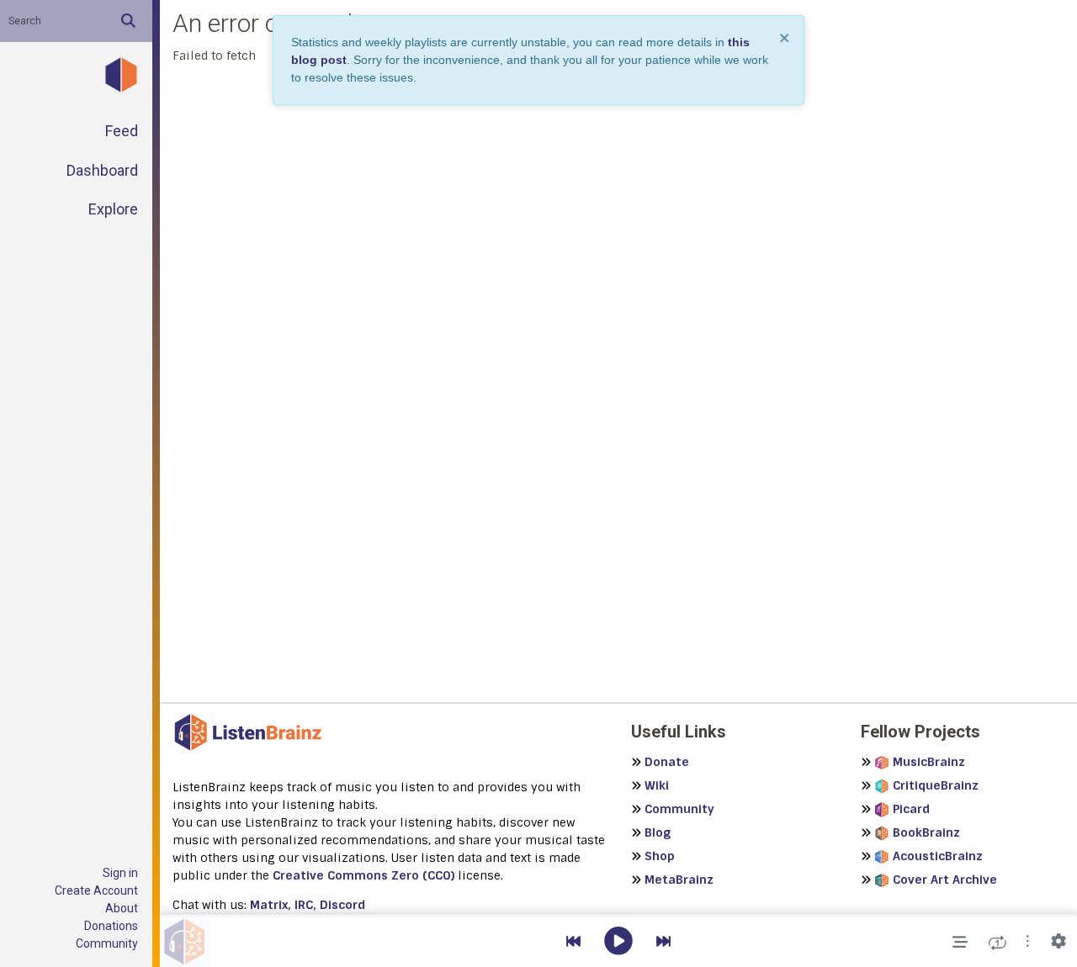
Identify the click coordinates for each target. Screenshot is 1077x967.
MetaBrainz (679, 879)
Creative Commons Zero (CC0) (363, 875)
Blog (658, 832)
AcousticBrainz (938, 856)
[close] (785, 37)
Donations (111, 926)
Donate (667, 761)
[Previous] (573, 942)
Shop (660, 856)
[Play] (618, 942)
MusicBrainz (929, 761)
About (121, 908)
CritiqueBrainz (936, 785)
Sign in (120, 873)
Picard (911, 808)
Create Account (96, 890)
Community (107, 943)
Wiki (657, 785)
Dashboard (102, 170)
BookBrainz (926, 832)
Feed (121, 131)
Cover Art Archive (945, 879)
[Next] (663, 942)
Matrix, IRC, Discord (307, 904)
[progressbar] (618, 915)
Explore (113, 209)
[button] (1028, 942)
